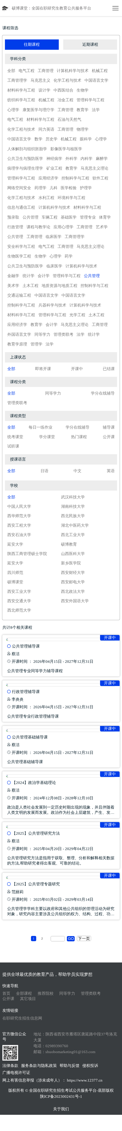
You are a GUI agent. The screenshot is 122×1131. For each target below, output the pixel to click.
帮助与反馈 (69, 1065)
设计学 (44, 90)
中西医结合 (63, 90)
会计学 (44, 276)
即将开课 (43, 369)
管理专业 (88, 217)
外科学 (71, 158)
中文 (77, 471)
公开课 (109, 437)
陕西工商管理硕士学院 (27, 554)
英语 (111, 471)
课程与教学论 (38, 227)
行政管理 (15, 227)
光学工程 (77, 315)
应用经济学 (48, 178)
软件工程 (100, 178)
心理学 (13, 110)
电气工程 (26, 71)
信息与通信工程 (21, 207)
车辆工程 (50, 217)
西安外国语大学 (75, 601)
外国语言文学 (19, 334)
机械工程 (100, 71)
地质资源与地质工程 (59, 285)
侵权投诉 (90, 1065)
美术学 (13, 285)
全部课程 (24, 993)
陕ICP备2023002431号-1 (61, 1096)
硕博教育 (69, 544)
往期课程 (32, 44)
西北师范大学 (19, 610)
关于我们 (61, 1109)
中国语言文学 (96, 80)
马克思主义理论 (94, 168)
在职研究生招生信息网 (22, 1018)
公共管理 (30, 217)
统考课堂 (15, 437)
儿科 (54, 188)
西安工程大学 (19, 525)
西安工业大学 (19, 591)
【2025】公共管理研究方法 (36, 833)
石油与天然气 (69, 119)
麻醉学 (102, 158)
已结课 (109, 369)
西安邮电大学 (73, 582)
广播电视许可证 (16, 1072)
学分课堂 (47, 437)
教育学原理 (17, 344)
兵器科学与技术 (52, 305)
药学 (69, 256)
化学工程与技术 (67, 80)
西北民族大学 (73, 516)
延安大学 (15, 544)
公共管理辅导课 (26, 646)
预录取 (13, 217)
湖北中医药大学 (75, 525)
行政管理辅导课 (26, 692)
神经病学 (54, 158)
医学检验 (69, 188)
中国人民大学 (19, 506)
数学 (38, 139)
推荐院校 (46, 993)
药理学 (40, 188)
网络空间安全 (19, 188)
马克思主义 (40, 80)
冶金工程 (65, 100)
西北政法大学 (73, 591)
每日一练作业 (40, 427)
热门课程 (79, 437)
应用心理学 (63, 227)
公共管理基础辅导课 (30, 737)
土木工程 (30, 285)
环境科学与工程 (71, 198)
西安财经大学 (73, 572)
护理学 (86, 188)
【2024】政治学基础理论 (34, 782)
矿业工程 (54, 168)
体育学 (105, 217)
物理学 (82, 129)
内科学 (86, 158)
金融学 (13, 276)
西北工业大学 (73, 535)
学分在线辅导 (103, 393)
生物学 (82, 90)
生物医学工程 (19, 256)
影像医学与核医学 (66, 149)
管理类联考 (63, 334)
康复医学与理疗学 (38, 110)
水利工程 (46, 198)
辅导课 (109, 427)
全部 (11, 71)
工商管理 (46, 71)
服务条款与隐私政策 (39, 1065)
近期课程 (90, 44)
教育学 (82, 110)
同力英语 (46, 129)
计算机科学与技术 (72, 71)
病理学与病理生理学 (25, 168)
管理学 (36, 344)
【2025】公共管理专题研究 (36, 884)
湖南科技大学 (73, 506)
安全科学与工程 (21, 246)
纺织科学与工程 (21, 100)
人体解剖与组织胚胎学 (27, 149)
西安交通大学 (19, 601)
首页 (6, 993)
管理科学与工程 (90, 100)
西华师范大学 (19, 516)
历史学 (52, 139)
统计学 (28, 276)
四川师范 (15, 572)
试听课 (13, 446)
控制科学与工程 (75, 178)
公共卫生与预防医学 (25, 158)
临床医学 (53, 236)
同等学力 (42, 334)
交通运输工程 (19, 295)
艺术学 (102, 227)
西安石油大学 (19, 535)
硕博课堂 (15, 582)
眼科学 (86, 139)
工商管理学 (17, 80)
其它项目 (28, 999)
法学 (96, 110)
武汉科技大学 (73, 497)
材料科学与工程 (21, 90)
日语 (44, 471)
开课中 (77, 369)
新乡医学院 (71, 563)
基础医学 (69, 217)
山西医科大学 (73, 554)
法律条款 (10, 1065)
